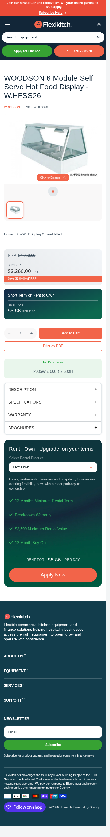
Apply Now (53, 575)
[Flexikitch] (53, 24)
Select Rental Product (26, 458)
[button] (7, 24)
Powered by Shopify (86, 807)
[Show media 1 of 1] (14, 209)
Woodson (12, 107)
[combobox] (53, 37)
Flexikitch (66, 807)
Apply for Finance (27, 51)
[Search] (99, 37)
